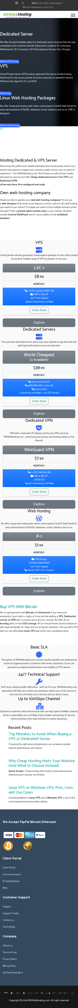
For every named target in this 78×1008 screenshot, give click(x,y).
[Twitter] (23, 3)
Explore (39, 323)
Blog (5, 888)
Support (7, 907)
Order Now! (39, 310)
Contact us (8, 920)
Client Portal (9, 868)
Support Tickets (11, 914)
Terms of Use (10, 953)
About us (7, 946)
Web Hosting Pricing (10, 125)
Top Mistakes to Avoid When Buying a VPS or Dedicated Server (40, 736)
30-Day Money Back (13, 973)
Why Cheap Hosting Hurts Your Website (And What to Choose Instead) (42, 763)
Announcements (12, 875)
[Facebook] (16, 3)
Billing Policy (9, 966)
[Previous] (0, 129)
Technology (9, 927)
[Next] (2, 129)
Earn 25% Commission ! (50, 3)
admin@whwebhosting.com (39, 7)
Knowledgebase (11, 881)
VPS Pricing (5, 93)
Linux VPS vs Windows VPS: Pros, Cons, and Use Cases (41, 790)
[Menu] (73, 15)
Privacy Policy (10, 959)
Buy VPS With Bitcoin (18, 606)
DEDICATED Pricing (9, 61)
